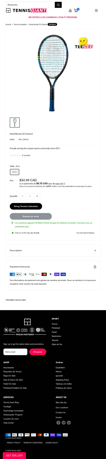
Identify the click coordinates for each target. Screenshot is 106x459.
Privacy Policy (14, 443)
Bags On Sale (9, 376)
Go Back (52, 24)
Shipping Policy (62, 380)
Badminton (56, 336)
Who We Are (61, 402)
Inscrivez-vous (83, 223)
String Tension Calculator (26, 206)
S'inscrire (37, 352)
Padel (54, 332)
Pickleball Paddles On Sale (15, 388)
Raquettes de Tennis (12, 371)
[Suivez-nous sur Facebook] (58, 422)
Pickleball (56, 328)
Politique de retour (64, 388)
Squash (55, 340)
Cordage (7, 406)
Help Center (8, 423)
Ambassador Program (13, 415)
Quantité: (14, 196)
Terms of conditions (33, 443)
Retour (59, 371)
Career (59, 417)
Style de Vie (57, 344)
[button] (57, 183)
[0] (76, 10)
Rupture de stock (31, 216)
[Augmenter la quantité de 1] (37, 196)
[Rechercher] (58, 5)
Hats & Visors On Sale (13, 380)
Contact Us (60, 412)
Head (12, 139)
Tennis (54, 324)
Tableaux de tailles (64, 384)
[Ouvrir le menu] (96, 10)
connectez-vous (22, 226)
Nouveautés (8, 367)
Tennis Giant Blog (11, 402)
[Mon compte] (70, 10)
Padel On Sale (9, 384)
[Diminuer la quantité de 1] (22, 196)
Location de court (11, 419)
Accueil (8, 24)
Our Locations (62, 407)
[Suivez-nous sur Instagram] (64, 422)
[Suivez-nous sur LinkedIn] (69, 422)
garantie (59, 376)
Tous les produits (20, 24)
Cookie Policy (51, 443)
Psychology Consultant (13, 411)
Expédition (60, 367)
